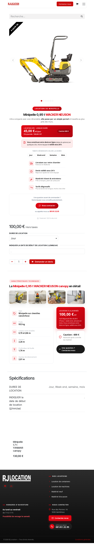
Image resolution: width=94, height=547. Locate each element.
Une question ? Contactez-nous (68, 349)
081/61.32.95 (54, 211)
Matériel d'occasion (59, 496)
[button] (13, 60)
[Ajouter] (25, 261)
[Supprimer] (12, 261)
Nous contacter (48, 205)
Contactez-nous (61, 518)
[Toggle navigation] (84, 4)
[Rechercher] (82, 16)
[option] (47, 441)
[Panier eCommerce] (77, 4)
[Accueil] (11, 486)
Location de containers (61, 481)
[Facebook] (5, 486)
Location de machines (60, 486)
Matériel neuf (57, 491)
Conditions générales (83, 539)
